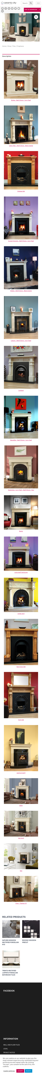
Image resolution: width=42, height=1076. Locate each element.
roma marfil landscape (21, 572)
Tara (21, 871)
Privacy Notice (9, 1052)
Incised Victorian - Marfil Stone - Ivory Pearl (21, 241)
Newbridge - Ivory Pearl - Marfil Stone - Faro (21, 490)
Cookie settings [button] (9, 1071)
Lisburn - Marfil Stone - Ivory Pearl (21, 340)
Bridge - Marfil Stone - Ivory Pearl (21, 100)
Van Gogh (21, 838)
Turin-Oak (21, 720)
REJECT (28, 1071)
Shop (9, 46)
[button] (36, 17)
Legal (5, 1049)
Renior (21, 531)
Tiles (14, 46)
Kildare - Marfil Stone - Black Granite (21, 291)
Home (4, 46)
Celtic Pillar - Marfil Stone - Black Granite (21, 145)
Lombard (21, 390)
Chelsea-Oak (21, 191)
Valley (21, 805)
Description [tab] (6, 56)
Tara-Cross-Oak (21, 666)
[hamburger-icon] (38, 3)
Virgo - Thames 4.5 (21, 903)
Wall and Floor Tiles (11, 1045)
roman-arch (21, 613)
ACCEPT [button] (20, 1071)
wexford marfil (21, 773)
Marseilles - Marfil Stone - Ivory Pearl (21, 440)
